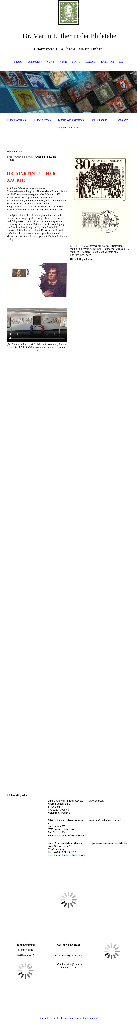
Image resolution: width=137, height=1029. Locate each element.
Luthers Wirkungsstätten (71, 119)
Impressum (67, 1018)
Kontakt (55, 1018)
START (18, 61)
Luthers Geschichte (17, 119)
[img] (68, 12)
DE (121, 61)
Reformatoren (121, 119)
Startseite (44, 1018)
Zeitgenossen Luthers (67, 127)
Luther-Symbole (42, 119)
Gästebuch (90, 61)
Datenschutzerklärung (86, 1018)
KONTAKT (107, 61)
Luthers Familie (98, 119)
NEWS (50, 61)
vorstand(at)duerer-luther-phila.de (66, 855)
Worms (63, 61)
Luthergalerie (35, 61)
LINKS (76, 61)
